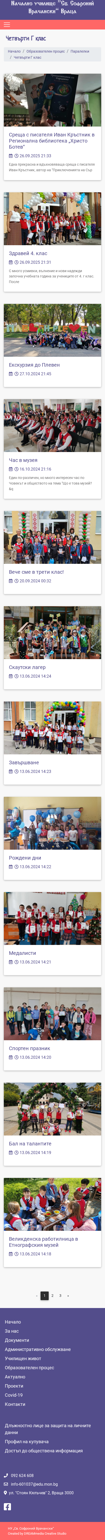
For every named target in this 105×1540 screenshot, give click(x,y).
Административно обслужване (38, 1349)
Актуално (15, 1376)
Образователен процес (46, 51)
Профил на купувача (27, 1441)
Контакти (15, 1404)
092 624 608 (22, 1475)
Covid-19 (14, 1395)
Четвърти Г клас (27, 57)
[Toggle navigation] (7, 24)
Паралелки (80, 51)
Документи (17, 1340)
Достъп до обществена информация (44, 1450)
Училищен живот (23, 1358)
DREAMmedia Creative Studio (45, 1533)
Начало (14, 51)
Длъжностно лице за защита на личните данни (48, 1429)
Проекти (14, 1386)
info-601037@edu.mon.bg (34, 1484)
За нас (12, 1331)
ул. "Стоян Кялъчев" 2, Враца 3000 (41, 1492)
